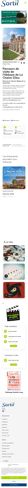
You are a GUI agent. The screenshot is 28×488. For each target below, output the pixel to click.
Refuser (14, 481)
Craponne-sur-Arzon (14, 336)
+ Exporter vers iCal (15, 120)
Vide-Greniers (5, 433)
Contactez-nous (5, 448)
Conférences (5, 422)
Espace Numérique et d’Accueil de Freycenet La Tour (18, 146)
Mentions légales (6, 446)
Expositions (4, 424)
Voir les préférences (14, 484)
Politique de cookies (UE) (7, 454)
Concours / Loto (5, 435)
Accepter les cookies (14, 477)
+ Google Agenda (6, 120)
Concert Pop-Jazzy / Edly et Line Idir (7, 145)
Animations (4, 419)
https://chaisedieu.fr (7, 133)
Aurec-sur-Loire (13, 341)
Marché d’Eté (8, 194)
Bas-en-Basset (12, 331)
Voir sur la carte (20, 133)
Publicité (4, 451)
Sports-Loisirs (5, 430)
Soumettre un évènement (7, 443)
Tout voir (13, 346)
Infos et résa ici (6, 109)
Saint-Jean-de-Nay (13, 360)
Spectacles (4, 427)
